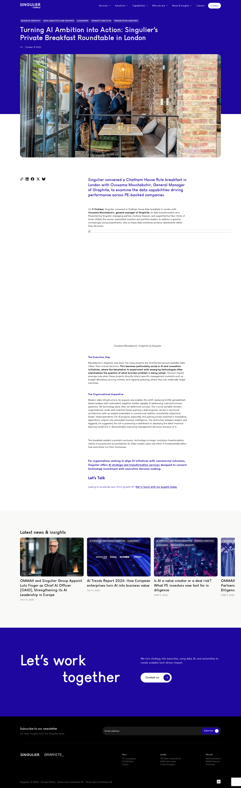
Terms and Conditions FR (70, 782)
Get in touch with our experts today (156, 486)
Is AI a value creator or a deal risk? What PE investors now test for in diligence (182, 585)
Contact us (152, 677)
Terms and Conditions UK (99, 782)
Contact (214, 5)
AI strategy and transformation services (134, 464)
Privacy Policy (48, 782)
